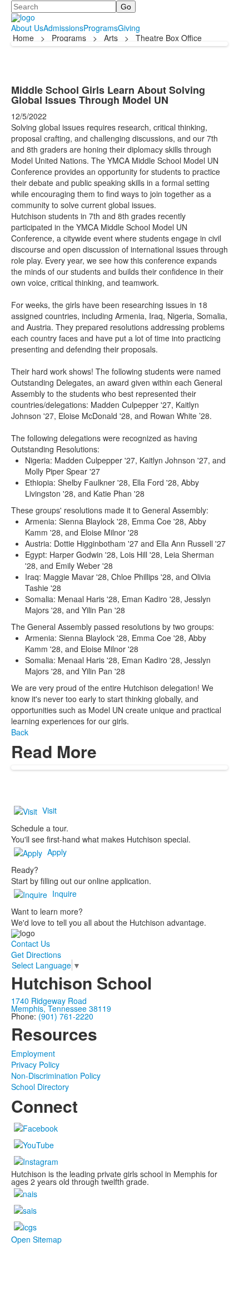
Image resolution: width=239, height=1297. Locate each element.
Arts (111, 37)
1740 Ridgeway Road (49, 1000)
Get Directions (36, 954)
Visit (49, 810)
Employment (33, 1053)
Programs (100, 27)
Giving (129, 27)
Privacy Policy (35, 1064)
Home (24, 37)
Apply (57, 851)
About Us (27, 27)
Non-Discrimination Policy (56, 1075)
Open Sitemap (36, 1239)
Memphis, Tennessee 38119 (61, 1008)
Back (19, 732)
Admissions (63, 27)
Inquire (64, 893)
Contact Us (30, 943)
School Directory (40, 1086)
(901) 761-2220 (65, 1016)
